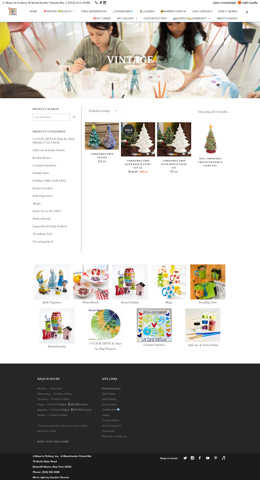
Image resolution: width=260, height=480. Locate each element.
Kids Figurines (43, 196)
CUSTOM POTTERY (155, 18)
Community (108, 431)
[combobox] (102, 111)
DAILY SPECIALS (202, 11)
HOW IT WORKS (227, 11)
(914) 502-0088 (79, 3)
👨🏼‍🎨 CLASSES (147, 11)
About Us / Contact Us (114, 436)
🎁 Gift (242, 3)
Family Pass (41, 173)
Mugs (37, 203)
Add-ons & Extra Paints (49, 150)
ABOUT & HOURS (227, 18)
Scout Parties (109, 404)
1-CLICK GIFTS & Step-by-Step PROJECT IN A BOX (53, 140)
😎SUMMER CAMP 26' (173, 11)
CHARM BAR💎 (111, 409)
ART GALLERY (125, 18)
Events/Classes (111, 388)
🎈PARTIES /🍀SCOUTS (57, 11)
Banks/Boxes (42, 158)
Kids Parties (108, 393)
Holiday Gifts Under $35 (49, 180)
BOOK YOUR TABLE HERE (53, 441)
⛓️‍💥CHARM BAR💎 (123, 11)
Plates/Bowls (42, 219)
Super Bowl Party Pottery (50, 226)
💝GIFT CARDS (102, 18)
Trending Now (43, 234)
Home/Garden (43, 188)
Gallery (106, 415)
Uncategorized (43, 241)
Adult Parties (109, 399)
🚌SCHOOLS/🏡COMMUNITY (190, 18)
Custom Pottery (110, 420)
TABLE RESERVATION (93, 11)
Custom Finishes (44, 165)
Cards (252, 3)
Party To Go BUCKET (47, 211)
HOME (33, 11)
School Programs (111, 425)
